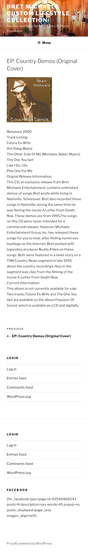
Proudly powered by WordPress (29, 543)
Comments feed (20, 387)
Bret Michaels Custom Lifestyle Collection (38, 13)
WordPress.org (19, 397)
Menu (46, 43)
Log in (11, 369)
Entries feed (16, 378)
